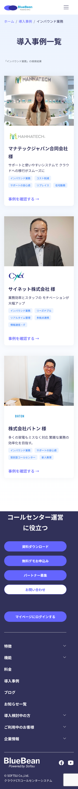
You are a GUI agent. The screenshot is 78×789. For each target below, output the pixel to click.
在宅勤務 (60, 185)
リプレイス (43, 185)
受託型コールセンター (22, 457)
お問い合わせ (35, 589)
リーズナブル (44, 310)
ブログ (9, 692)
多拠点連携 (43, 317)
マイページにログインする (35, 616)
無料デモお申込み (35, 560)
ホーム (9, 21)
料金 (8, 669)
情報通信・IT (17, 324)
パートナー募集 (35, 575)
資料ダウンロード (35, 546)
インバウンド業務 (20, 178)
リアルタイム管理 (20, 317)
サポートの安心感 (20, 185)
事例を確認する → (23, 199)
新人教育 (47, 457)
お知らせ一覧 (15, 704)
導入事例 (25, 21)
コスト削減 (43, 178)
